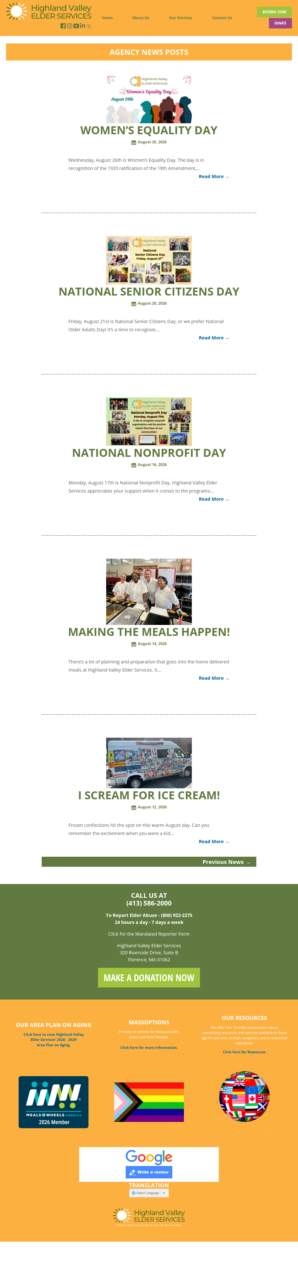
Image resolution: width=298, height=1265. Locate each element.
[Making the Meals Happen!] (149, 623)
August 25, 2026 (152, 141)
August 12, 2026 (152, 807)
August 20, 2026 (152, 303)
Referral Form (274, 11)
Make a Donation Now (149, 977)
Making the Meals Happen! (149, 631)
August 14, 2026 (152, 643)
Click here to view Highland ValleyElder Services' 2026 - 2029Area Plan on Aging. (54, 1039)
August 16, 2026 (152, 464)
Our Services (180, 17)
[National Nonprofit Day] (149, 444)
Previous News (227, 862)
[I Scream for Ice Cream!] (149, 786)
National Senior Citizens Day (148, 291)
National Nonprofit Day (149, 452)
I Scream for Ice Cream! (149, 795)
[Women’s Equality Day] (149, 121)
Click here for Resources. (244, 1052)
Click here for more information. (149, 1047)
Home (107, 17)
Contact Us (222, 17)
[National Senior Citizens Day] (149, 283)
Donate (280, 23)
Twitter (89, 26)
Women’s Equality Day (148, 129)
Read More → (214, 176)
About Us (140, 17)
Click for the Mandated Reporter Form (149, 934)
